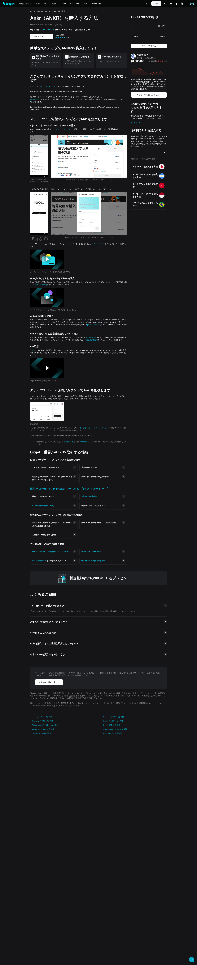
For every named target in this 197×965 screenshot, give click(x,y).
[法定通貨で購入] (92, 340)
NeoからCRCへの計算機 (111, 725)
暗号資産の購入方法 (44, 11)
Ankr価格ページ (85, 442)
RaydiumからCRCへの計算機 (112, 721)
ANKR (139, 58)
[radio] (56, 38)
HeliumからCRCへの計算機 (112, 733)
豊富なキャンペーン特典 (91, 552)
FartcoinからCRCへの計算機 (42, 721)
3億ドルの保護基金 (89, 496)
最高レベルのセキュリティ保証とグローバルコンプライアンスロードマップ (69, 488)
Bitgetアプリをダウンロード (48, 86)
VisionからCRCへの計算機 (41, 733)
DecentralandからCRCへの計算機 (114, 729)
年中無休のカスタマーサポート (94, 561)
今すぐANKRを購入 (149, 46)
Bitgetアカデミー (39, 561)
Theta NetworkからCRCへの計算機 (45, 725)
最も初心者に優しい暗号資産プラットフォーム (51, 552)
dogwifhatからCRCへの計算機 (43, 729)
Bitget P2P (34, 350)
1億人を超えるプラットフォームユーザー (93, 428)
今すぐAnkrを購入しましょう (149, 95)
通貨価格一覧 (69, 442)
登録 (156, 4)
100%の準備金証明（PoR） (43, 506)
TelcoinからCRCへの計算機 (42, 717)
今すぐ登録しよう (41, 36)
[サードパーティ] (99, 244)
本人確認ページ (35, 99)
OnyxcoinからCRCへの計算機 (113, 717)
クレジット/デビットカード (64, 129)
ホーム (32, 11)
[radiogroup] (60, 37)
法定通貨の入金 (91, 337)
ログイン (145, 4)
